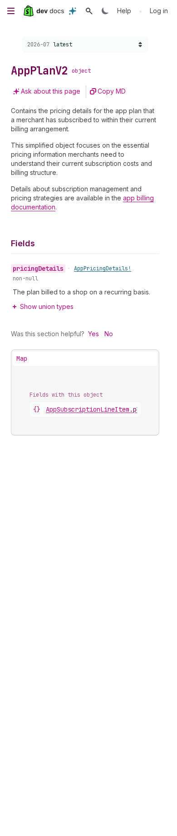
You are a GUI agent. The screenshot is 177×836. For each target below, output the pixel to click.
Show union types (47, 306)
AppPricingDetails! (102, 268)
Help (124, 11)
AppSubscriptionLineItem (97, 409)
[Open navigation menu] (11, 11)
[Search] (88, 11)
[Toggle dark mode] (105, 11)
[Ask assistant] (72, 11)
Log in (159, 11)
